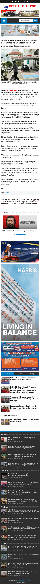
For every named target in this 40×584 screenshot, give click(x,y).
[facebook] (12, 1)
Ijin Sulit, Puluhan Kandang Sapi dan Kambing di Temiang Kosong (20, 474)
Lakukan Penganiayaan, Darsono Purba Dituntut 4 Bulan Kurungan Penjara (21, 447)
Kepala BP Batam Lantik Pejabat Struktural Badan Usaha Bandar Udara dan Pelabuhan (23, 500)
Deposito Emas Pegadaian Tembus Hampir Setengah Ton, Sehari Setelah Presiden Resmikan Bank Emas (22, 537)
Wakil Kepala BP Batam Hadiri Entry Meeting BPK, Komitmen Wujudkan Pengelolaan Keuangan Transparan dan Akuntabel (23, 528)
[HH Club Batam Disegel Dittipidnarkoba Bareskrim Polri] (5, 422)
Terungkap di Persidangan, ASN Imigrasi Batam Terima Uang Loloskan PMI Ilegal (24, 399)
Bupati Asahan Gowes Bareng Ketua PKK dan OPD (23, 555)
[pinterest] (24, 1)
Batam (7, 193)
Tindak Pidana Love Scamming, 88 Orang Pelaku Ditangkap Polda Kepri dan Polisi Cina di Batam (23, 511)
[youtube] (27, 1)
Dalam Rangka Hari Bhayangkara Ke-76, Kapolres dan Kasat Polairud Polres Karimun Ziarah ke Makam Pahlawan (23, 492)
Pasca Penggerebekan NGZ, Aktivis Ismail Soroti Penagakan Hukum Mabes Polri (22, 455)
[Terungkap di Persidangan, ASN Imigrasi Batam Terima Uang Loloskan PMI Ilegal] (5, 399)
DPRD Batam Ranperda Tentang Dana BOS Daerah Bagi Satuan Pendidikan (22, 572)
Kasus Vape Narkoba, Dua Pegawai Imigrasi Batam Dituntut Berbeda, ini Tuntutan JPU (23, 408)
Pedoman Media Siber (9, 415)
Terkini (20, 374)
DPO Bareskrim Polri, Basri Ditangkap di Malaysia (19, 231)
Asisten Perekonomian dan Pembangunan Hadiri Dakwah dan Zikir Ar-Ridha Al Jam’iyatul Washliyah (22, 547)
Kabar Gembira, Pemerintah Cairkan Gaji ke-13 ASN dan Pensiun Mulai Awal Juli (23, 483)
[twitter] (18, 1)
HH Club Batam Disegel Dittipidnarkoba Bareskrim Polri (24, 420)
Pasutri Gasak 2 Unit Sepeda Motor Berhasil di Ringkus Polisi (23, 519)
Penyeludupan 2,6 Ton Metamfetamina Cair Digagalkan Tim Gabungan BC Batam (23, 464)
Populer (7, 374)
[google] (15, 1)
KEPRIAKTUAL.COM (25, 580)
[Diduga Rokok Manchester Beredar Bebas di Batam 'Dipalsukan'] (5, 380)
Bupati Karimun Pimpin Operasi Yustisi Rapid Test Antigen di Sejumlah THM (23, 564)
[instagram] (21, 1)
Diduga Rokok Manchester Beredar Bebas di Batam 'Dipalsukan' (23, 379)
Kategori (32, 374)
